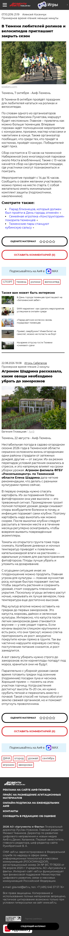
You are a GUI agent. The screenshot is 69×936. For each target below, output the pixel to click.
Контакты (10, 811)
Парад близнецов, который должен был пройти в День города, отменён (33, 211)
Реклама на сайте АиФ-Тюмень (26, 789)
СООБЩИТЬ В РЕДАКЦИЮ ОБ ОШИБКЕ (29, 816)
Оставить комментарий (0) (34, 254)
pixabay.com (9, 86)
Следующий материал (33, 926)
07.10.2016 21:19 (10, 14)
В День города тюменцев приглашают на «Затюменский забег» (39, 298)
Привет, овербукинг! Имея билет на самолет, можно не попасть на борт (36, 332)
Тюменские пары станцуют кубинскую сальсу (27, 225)
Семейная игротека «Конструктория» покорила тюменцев (34, 218)
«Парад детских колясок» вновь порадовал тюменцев (34, 321)
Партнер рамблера (33, 919)
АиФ (31, 431)
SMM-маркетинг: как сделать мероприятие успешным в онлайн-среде (40, 310)
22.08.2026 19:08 (12, 363)
